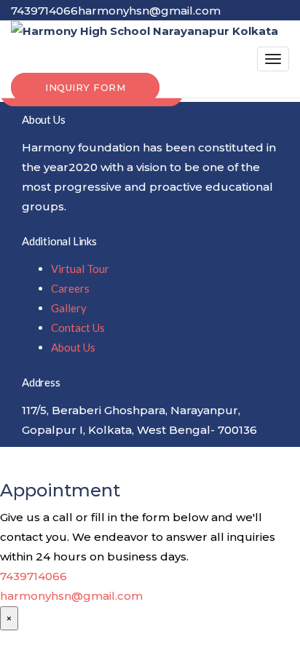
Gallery (69, 307)
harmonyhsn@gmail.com (71, 596)
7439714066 (33, 576)
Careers (70, 288)
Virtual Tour (80, 268)
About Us (73, 347)
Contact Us (78, 327)
